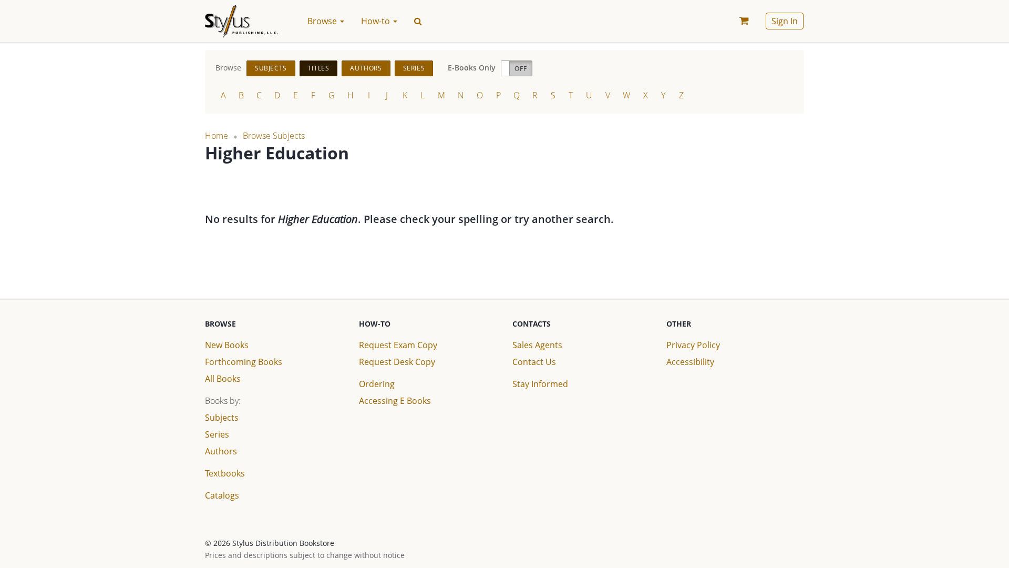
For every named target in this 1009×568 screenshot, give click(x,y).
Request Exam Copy (398, 345)
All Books (223, 378)
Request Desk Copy (397, 362)
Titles (319, 68)
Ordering (377, 384)
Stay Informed (540, 384)
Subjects (271, 68)
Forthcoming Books (243, 362)
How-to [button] (376, 21)
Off (520, 68)
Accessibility (690, 362)
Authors (366, 68)
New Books (227, 345)
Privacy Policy (693, 345)
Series (414, 68)
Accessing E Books (395, 401)
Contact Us (534, 362)
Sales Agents (537, 345)
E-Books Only (472, 68)
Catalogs (222, 495)
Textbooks (225, 473)
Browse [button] (323, 21)
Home (216, 135)
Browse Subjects (274, 135)
